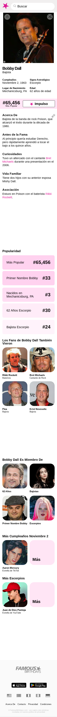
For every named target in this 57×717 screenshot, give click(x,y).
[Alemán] (48, 695)
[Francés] (28, 695)
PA (25, 91)
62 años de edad (40, 91)
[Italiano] (38, 695)
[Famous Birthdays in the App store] (19, 685)
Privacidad (33, 704)
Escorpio (35, 82)
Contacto (22, 704)
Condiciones (45, 704)
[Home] (28, 669)
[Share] (7, 17)
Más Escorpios (13, 578)
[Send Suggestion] (53, 116)
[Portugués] (19, 695)
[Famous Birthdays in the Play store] (38, 685)
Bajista (6, 72)
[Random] (50, 17)
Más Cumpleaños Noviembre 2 (25, 536)
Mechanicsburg (12, 91)
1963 (23, 82)
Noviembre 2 (10, 82)
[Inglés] (9, 695)
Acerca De (10, 704)
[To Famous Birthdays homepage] (5, 6)
